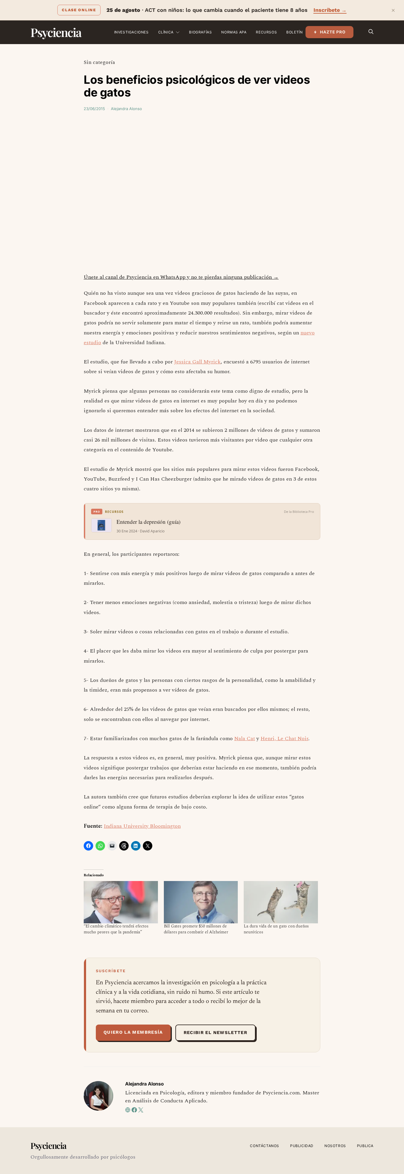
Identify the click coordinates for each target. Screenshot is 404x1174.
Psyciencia (55, 32)
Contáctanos (264, 1146)
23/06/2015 (94, 108)
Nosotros (335, 1146)
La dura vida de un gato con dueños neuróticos (276, 929)
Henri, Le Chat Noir (284, 739)
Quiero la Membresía (133, 1032)
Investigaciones (131, 32)
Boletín (294, 32)
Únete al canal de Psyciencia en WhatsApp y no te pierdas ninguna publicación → (181, 277)
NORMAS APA (233, 32)
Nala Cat (244, 739)
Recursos (266, 32)
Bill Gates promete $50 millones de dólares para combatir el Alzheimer (196, 929)
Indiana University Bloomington (142, 826)
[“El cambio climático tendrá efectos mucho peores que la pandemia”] (121, 902)
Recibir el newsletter (215, 1032)
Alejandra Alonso (126, 108)
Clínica (166, 32)
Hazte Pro (333, 32)
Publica (365, 1146)
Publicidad (301, 1146)
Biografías (200, 32)
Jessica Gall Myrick (197, 362)
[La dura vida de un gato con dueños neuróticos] (281, 902)
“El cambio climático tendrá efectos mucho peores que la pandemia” (116, 929)
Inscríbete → (330, 10)
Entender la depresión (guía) (148, 521)
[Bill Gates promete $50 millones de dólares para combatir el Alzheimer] (201, 902)
